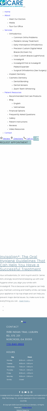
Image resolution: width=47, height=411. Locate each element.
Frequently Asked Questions (22, 114)
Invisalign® (19, 59)
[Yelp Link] (28, 392)
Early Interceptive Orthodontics (28, 45)
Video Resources (16, 129)
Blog (11, 100)
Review (6, 139)
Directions (18, 139)
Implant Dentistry (17, 74)
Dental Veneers (21, 85)
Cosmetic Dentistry (18, 78)
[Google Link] (23, 392)
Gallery (12, 118)
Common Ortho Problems (26, 37)
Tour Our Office (16, 26)
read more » (24, 301)
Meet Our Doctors (17, 19)
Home (7, 12)
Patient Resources (13, 92)
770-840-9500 (15, 344)
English (17, 103)
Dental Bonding (21, 81)
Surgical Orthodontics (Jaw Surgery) (30, 70)
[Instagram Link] (31, 392)
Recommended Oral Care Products (25, 96)
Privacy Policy (27, 407)
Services (8, 30)
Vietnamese (19, 107)
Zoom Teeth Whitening (24, 89)
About (7, 15)
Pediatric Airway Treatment (26, 41)
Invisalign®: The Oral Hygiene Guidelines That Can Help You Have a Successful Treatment (22, 263)
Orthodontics (15, 34)
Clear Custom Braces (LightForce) (29, 56)
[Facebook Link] (20, 392)
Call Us (29, 139)
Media (12, 23)
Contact (8, 133)
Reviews (13, 125)
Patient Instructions (18, 122)
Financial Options (17, 111)
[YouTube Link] (25, 392)
